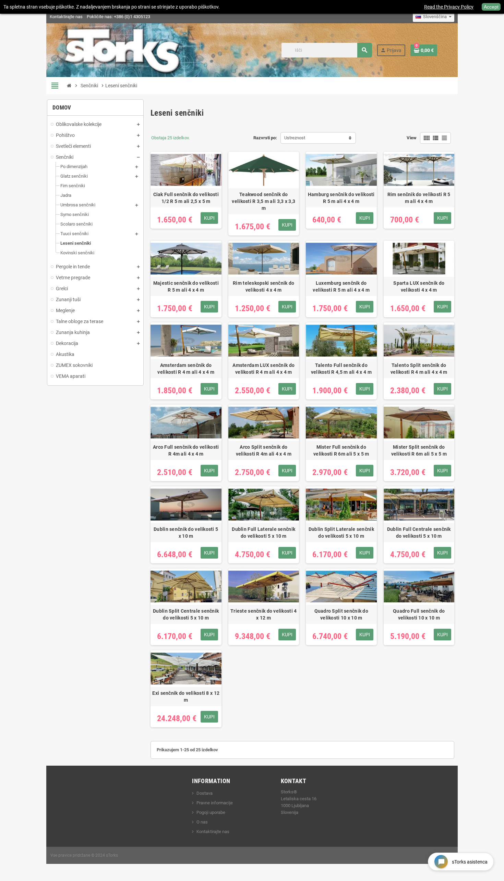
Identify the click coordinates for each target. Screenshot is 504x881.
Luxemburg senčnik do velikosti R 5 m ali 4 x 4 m (341, 286)
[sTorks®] (122, 49)
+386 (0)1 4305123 (132, 16)
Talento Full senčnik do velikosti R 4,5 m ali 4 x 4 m (341, 368)
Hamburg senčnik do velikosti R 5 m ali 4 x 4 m (341, 198)
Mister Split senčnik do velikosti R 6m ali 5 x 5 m (419, 450)
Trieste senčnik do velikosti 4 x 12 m (263, 614)
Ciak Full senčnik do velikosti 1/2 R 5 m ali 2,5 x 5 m (186, 198)
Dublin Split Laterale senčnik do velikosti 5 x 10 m (341, 532)
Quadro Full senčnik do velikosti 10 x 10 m (419, 614)
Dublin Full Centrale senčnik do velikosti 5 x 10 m (419, 532)
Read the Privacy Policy (448, 7)
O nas (202, 822)
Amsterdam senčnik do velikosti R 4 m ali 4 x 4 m (185, 368)
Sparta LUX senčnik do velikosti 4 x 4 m (418, 286)
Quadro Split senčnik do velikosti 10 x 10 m (341, 614)
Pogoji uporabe (210, 812)
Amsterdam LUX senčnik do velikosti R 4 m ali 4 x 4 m (263, 368)
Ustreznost (294, 137)
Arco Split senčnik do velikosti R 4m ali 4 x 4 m (263, 450)
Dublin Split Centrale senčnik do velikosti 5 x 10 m (186, 614)
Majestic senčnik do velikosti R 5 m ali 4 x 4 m (186, 286)
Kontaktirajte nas (66, 16)
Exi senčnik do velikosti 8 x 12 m (185, 696)
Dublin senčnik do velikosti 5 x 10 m (186, 532)
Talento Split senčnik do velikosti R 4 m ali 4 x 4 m (419, 368)
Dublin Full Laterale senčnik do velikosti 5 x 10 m (263, 532)
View (412, 137)
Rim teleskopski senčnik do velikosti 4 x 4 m (263, 286)
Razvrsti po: (265, 137)
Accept (491, 7)
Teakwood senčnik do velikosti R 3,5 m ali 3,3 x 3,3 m (263, 201)
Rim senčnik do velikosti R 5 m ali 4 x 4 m (419, 198)
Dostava (204, 793)
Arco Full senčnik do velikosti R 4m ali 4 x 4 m (186, 450)
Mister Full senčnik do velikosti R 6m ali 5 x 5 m (341, 450)
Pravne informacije (214, 802)
